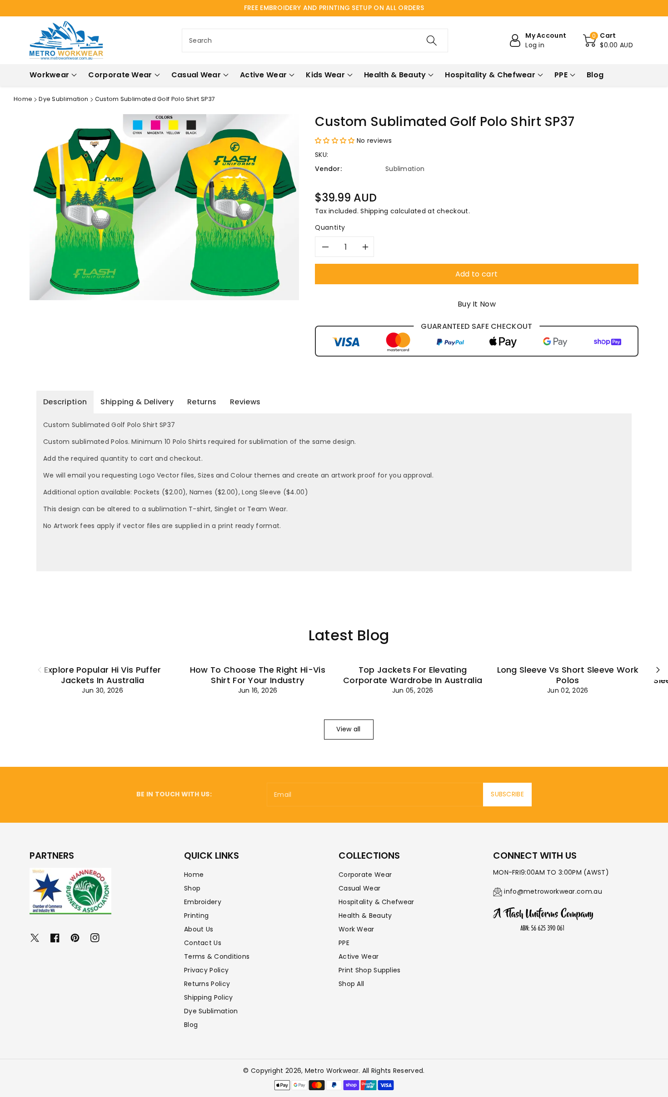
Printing (196, 915)
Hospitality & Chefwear (376, 901)
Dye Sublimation (64, 99)
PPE (344, 942)
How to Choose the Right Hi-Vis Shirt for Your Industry (257, 675)
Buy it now (477, 304)
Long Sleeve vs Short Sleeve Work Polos (568, 675)
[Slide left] (40, 670)
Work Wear (356, 929)
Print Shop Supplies (370, 970)
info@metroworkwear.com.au (553, 891)
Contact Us (202, 942)
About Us (198, 929)
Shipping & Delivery (137, 402)
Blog (191, 1024)
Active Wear (359, 956)
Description (65, 402)
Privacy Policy (206, 970)
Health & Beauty (365, 915)
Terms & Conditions (216, 956)
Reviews (245, 402)
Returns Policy (207, 983)
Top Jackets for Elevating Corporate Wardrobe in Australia (412, 675)
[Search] (432, 40)
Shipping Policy (208, 997)
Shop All (351, 983)
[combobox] (315, 40)
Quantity (330, 227)
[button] (608, 40)
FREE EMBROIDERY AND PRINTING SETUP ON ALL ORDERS (334, 7)
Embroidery (202, 901)
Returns (201, 402)
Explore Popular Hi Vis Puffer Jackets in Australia (102, 675)
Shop (192, 888)
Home (23, 99)
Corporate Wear (365, 874)
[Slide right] (658, 670)
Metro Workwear (332, 1070)
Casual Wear (359, 888)
